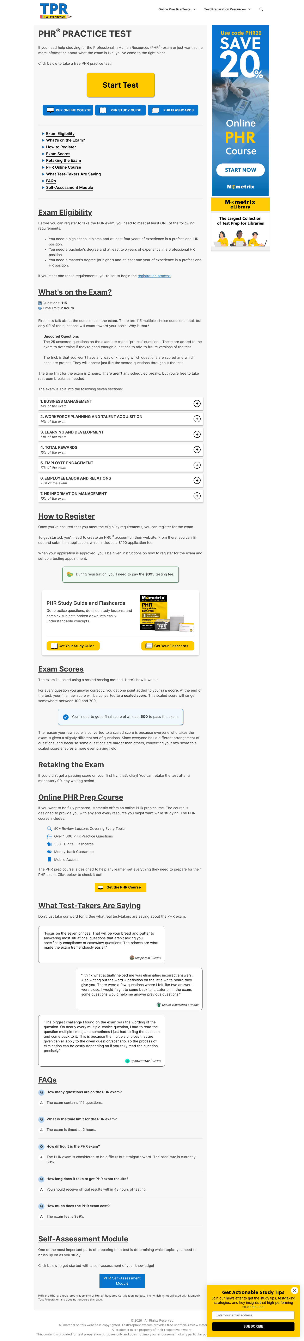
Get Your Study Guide (77, 646)
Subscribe (253, 1326)
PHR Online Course (73, 110)
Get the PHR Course (124, 887)
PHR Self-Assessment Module (122, 1281)
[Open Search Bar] (261, 9)
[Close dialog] (294, 1290)
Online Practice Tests (174, 9)
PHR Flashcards (178, 110)
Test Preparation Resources (225, 9)
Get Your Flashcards (171, 646)
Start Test (121, 84)
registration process (154, 276)
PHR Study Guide (126, 110)
